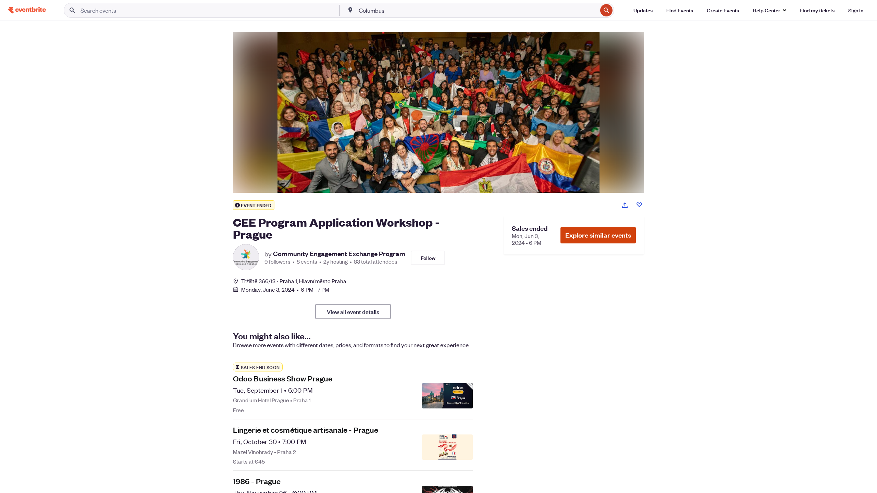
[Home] (27, 10)
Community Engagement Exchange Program (339, 254)
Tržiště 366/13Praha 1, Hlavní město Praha (293, 281)
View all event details (353, 311)
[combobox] (478, 10)
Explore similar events (598, 235)
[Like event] (639, 205)
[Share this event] (625, 205)
